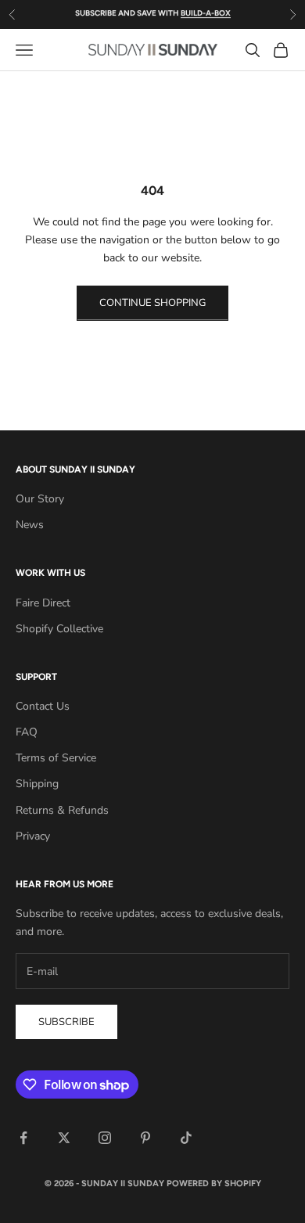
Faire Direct (43, 602)
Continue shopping (152, 303)
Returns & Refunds (62, 810)
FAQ (27, 732)
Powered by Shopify (214, 1183)
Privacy (33, 836)
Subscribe (66, 1022)
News (30, 524)
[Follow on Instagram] (105, 1138)
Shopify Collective (59, 628)
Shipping (37, 783)
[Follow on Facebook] (23, 1138)
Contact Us (43, 706)
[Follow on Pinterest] (145, 1138)
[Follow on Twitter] (64, 1138)
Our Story (40, 498)
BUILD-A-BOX (206, 8)
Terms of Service (56, 757)
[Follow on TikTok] (186, 1138)
